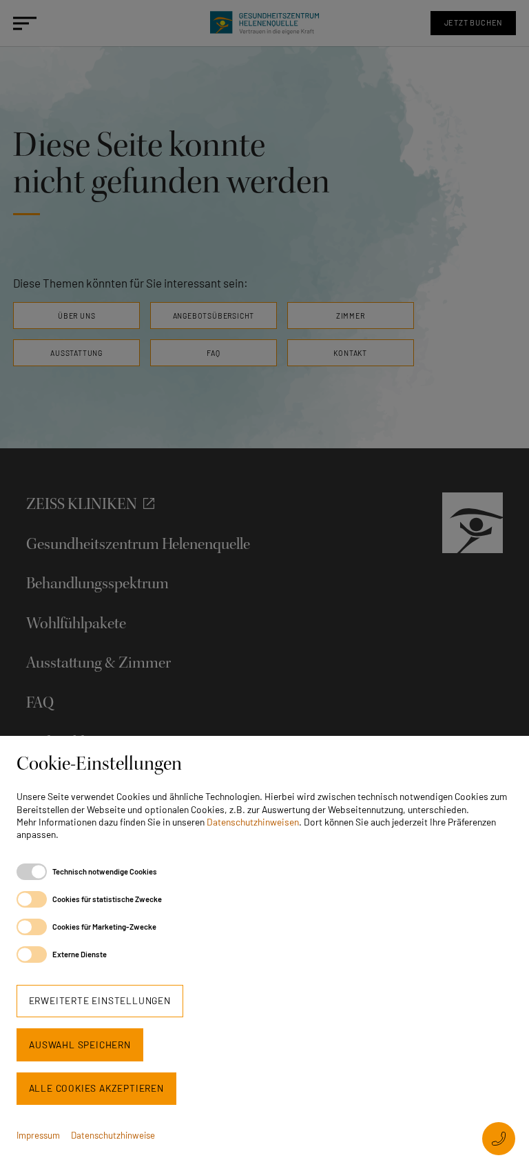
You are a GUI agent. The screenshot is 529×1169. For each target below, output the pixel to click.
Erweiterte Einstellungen (100, 1000)
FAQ (213, 352)
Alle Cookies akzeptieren (96, 1088)
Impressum (38, 1135)
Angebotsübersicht (214, 315)
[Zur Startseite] (472, 521)
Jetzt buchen (473, 22)
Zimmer (350, 315)
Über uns (76, 315)
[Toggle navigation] (19, 23)
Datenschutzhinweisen (253, 822)
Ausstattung (76, 352)
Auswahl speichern (80, 1044)
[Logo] (264, 23)
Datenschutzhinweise (113, 1135)
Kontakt (350, 352)
